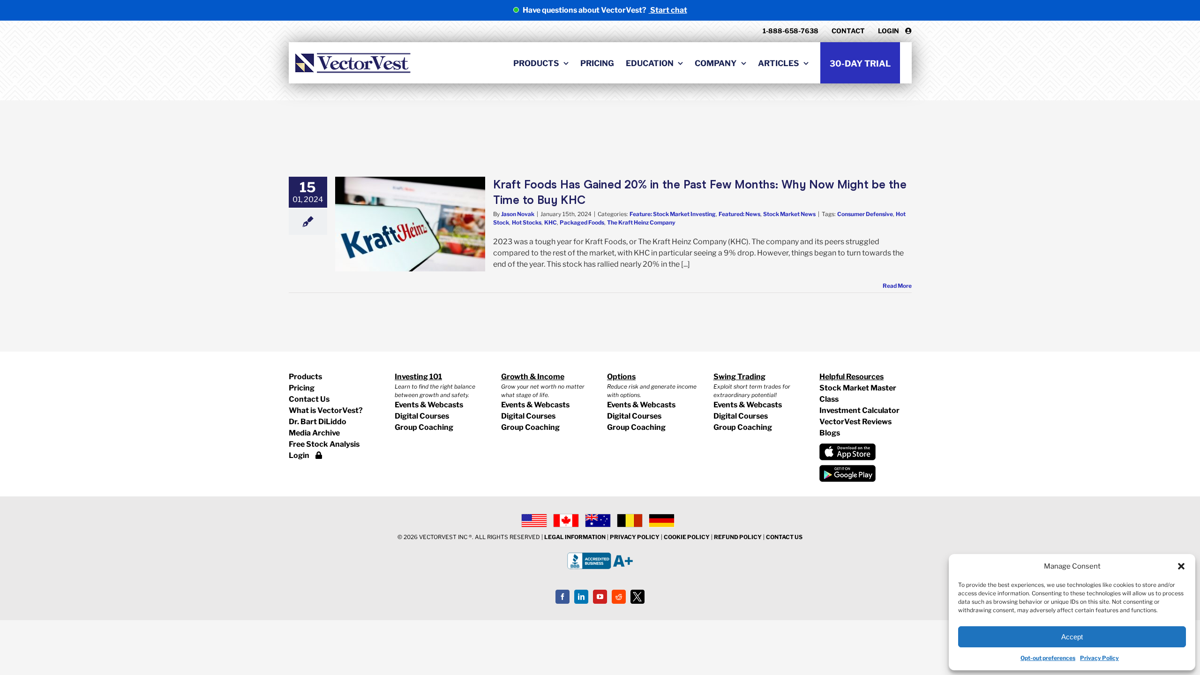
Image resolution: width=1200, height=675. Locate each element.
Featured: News (739, 214)
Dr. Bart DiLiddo (317, 421)
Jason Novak (517, 214)
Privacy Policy (1099, 657)
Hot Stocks (526, 222)
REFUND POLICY (738, 536)
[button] (1181, 566)
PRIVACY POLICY (635, 536)
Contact (848, 31)
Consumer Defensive (865, 214)
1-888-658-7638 (790, 31)
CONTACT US (784, 536)
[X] (637, 597)
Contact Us (309, 399)
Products (305, 376)
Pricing (302, 387)
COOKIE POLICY (687, 536)
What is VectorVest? (326, 410)
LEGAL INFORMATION (575, 536)
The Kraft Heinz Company (641, 222)
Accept (1072, 637)
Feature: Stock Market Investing (673, 214)
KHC (550, 222)
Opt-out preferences (1047, 657)
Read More (897, 285)
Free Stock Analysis (324, 444)
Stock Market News (789, 214)
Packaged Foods (582, 222)
